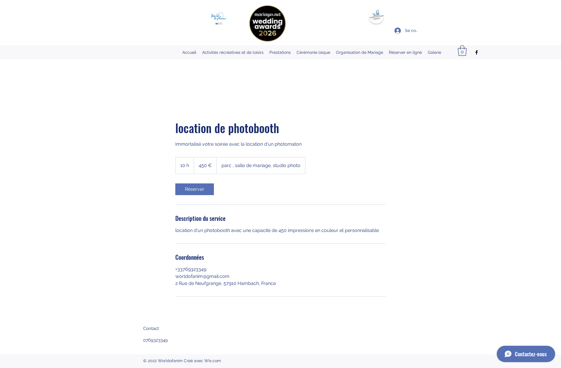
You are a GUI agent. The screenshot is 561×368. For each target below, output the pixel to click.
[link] (194, 189)
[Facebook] (476, 52)
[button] (462, 50)
